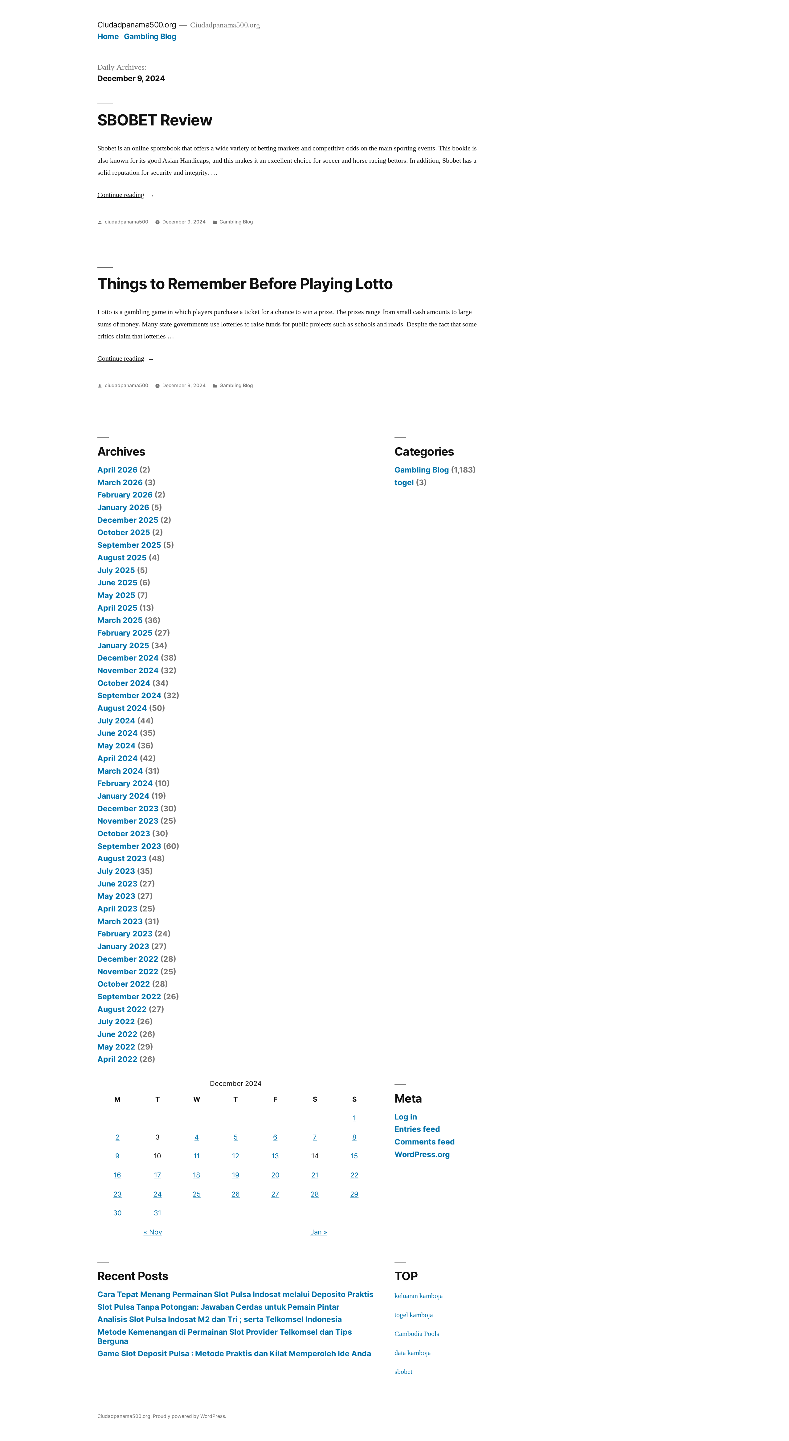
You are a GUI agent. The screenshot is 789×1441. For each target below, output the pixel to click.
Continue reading (125, 194)
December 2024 (128, 657)
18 (196, 1175)
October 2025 (123, 532)
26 (235, 1194)
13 (275, 1156)
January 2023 (123, 946)
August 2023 (122, 858)
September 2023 (129, 846)
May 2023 (116, 896)
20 (275, 1175)
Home (108, 36)
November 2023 (127, 820)
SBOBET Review (154, 120)
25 (197, 1194)
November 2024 (128, 670)
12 (235, 1156)
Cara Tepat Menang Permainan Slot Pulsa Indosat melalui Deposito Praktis (235, 1294)
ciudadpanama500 (126, 222)
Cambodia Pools (416, 1333)
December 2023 (127, 808)
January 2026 (123, 507)
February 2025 (125, 632)
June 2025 (117, 582)
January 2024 (123, 795)
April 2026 (117, 469)
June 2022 (117, 1034)
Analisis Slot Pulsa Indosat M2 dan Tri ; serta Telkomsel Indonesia (219, 1319)
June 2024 (117, 733)
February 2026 (125, 494)
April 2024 (117, 758)
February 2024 (125, 783)
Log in (405, 1116)
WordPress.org (422, 1154)
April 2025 (117, 607)
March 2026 (120, 482)
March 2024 (120, 771)
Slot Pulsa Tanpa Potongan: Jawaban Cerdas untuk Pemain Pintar (218, 1307)
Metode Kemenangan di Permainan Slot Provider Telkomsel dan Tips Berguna (224, 1336)
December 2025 (127, 520)
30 (117, 1213)
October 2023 (123, 833)
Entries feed (417, 1129)
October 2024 (123, 683)
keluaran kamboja (418, 1296)
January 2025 (123, 645)
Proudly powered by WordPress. (189, 1416)
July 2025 (116, 570)
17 (157, 1175)
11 (197, 1156)
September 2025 (129, 545)
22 (354, 1175)
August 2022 (122, 1009)
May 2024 (116, 745)
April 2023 (117, 908)
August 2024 (122, 708)
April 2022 (117, 1059)
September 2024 (129, 695)
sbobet (403, 1371)
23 (117, 1194)
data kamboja (412, 1353)
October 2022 (123, 984)
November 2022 (127, 971)
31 (157, 1213)
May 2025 (116, 595)
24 (157, 1194)
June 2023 (117, 883)
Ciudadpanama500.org (136, 24)
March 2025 (120, 620)
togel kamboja (413, 1315)
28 (315, 1194)
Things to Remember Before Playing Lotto (245, 283)
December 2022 (127, 959)
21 (314, 1175)
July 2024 (116, 720)
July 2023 (116, 871)
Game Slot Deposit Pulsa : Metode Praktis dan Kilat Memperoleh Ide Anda (234, 1353)
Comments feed (424, 1141)
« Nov (153, 1232)
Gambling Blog (150, 36)
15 (354, 1156)
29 (354, 1194)
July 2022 (116, 1021)
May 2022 (116, 1046)
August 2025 (122, 557)
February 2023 (125, 933)
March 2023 (120, 921)
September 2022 (129, 996)
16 (117, 1175)
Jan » (318, 1232)
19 (235, 1175)
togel (404, 482)
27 (275, 1194)
